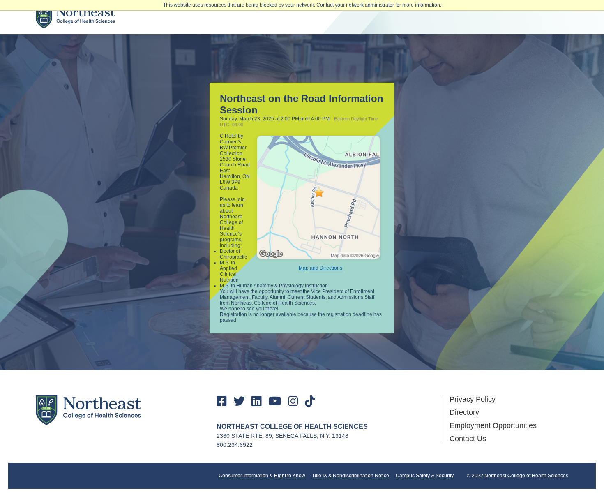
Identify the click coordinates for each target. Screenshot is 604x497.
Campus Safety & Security (425, 476)
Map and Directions (320, 268)
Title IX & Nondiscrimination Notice (350, 476)
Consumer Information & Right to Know (262, 476)
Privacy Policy (473, 399)
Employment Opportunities (493, 425)
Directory (464, 412)
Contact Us (468, 439)
